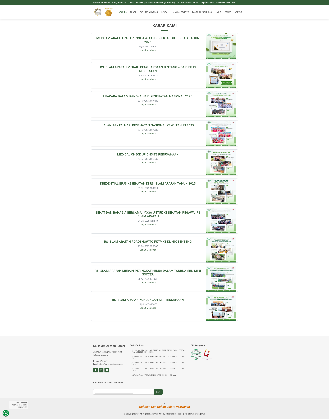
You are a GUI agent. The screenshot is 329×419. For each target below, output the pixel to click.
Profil (133, 12)
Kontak (238, 12)
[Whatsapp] (6, 413)
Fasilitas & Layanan (149, 12)
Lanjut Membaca (148, 50)
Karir (218, 12)
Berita (164, 12)
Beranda (122, 12)
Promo (228, 12)
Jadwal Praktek (181, 12)
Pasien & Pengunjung (202, 12)
